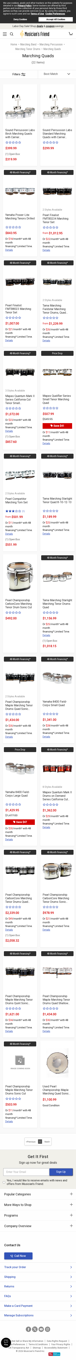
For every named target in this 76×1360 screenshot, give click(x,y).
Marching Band (28, 44)
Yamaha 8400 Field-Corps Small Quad (55, 703)
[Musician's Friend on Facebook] (28, 1329)
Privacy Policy (24, 5)
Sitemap (37, 1348)
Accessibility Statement (56, 1348)
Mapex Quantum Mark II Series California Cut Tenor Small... (20, 399)
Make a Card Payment (18, 1306)
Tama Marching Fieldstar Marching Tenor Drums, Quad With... (54, 309)
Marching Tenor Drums (27, 49)
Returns (9, 1286)
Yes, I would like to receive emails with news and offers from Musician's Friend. (37, 1182)
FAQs (7, 1296)
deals (40, 26)
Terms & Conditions (38, 1344)
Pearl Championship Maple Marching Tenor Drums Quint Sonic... (19, 999)
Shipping (10, 1277)
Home (13, 44)
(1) (23, 511)
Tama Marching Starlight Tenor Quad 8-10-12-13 (57, 500)
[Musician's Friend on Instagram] (47, 1329)
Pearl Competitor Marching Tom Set (16, 500)
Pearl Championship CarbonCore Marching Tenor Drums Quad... (18, 898)
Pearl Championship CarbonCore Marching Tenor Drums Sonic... (56, 898)
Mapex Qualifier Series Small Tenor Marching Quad (57, 399)
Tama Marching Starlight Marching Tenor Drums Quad (57, 604)
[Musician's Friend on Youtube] (41, 1329)
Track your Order (15, 1267)
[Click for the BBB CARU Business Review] (54, 1354)
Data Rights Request (57, 1341)
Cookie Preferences (55, 14)
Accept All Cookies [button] (55, 19)
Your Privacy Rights (60, 1344)
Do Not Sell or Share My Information (26, 1341)
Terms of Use (37, 14)
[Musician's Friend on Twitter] (35, 1329)
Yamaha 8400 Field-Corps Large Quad (17, 793)
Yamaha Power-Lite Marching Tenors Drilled (20, 216)
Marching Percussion (51, 44)
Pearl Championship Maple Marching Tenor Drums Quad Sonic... (19, 705)
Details (9, 250)
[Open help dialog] (6, 1343)
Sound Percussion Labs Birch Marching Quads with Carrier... (20, 133)
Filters (16, 74)
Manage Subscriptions (19, 1315)
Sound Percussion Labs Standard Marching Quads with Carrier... (57, 133)
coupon (50, 26)
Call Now (20, 1256)
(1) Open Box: (12, 154)
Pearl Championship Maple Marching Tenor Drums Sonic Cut (19, 1090)
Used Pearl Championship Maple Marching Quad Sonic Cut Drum (56, 1090)
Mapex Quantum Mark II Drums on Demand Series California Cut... (57, 796)
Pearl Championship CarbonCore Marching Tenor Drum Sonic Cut (18, 604)
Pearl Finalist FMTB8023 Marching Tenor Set (18, 309)
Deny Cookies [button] (20, 19)
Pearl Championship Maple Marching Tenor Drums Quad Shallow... (56, 999)
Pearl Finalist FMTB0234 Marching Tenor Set (55, 218)
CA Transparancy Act (18, 1348)
